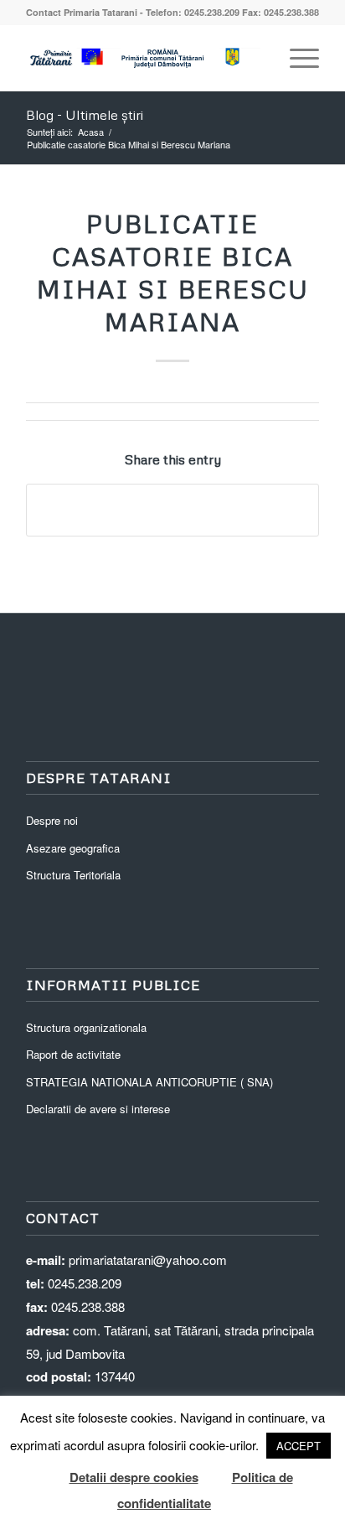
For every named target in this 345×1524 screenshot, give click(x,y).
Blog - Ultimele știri (84, 114)
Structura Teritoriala (73, 875)
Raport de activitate (73, 1054)
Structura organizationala (86, 1027)
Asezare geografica (73, 848)
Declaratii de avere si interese (98, 1109)
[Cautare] (256, 57)
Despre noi (52, 820)
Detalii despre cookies (134, 1477)
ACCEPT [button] (298, 1446)
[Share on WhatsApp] (172, 510)
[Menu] (296, 57)
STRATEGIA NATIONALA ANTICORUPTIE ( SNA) (149, 1082)
